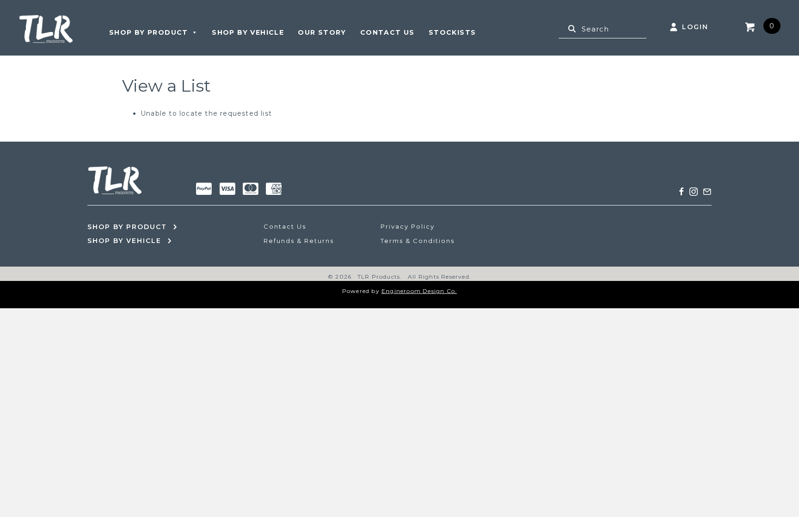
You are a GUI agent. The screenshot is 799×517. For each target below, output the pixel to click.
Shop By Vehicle (248, 32)
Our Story (322, 32)
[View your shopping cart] (752, 26)
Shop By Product (148, 32)
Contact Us (387, 32)
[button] (681, 191)
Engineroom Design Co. (419, 290)
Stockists (452, 32)
